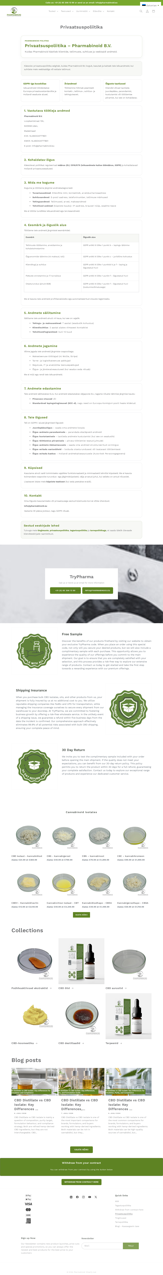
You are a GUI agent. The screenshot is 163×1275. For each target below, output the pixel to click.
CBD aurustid (115, 988)
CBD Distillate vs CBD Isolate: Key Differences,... (79, 1104)
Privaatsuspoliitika (124, 1213)
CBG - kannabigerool (58, 856)
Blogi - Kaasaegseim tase (127, 1226)
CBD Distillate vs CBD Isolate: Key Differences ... (32, 1104)
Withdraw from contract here (129, 1209)
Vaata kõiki (81, 915)
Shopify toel (91, 1271)
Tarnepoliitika (121, 1222)
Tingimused (120, 1218)
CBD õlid (64, 988)
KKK (117, 1201)
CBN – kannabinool (93, 856)
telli (131, 1245)
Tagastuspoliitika (123, 1205)
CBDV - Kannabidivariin (24, 903)
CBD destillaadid (69, 1043)
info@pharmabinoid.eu (97, 590)
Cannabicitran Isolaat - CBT (63, 903)
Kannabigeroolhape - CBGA (132, 903)
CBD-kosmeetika (23, 1043)
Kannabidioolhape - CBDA (97, 903)
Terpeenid (112, 1043)
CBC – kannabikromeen (130, 856)
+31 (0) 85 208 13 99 (65, 590)
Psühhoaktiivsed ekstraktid (30, 988)
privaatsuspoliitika (59, 530)
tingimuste (43, 530)
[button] (53, 11)
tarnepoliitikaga (98, 530)
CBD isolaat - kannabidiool (26, 856)
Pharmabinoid (79, 1271)
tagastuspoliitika (78, 530)
